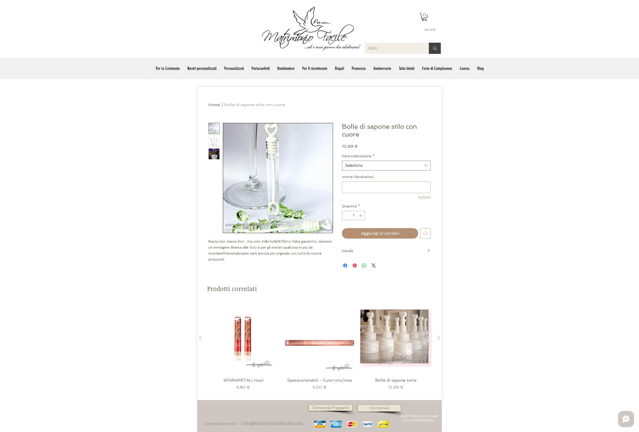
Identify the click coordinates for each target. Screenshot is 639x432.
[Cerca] (435, 48)
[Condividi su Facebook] (345, 266)
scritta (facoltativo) (358, 177)
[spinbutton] (353, 215)
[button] (424, 17)
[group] (319, 349)
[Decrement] (346, 215)
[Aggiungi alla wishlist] (425, 233)
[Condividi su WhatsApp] (364, 266)
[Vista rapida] (243, 338)
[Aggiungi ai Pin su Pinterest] (355, 266)
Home (214, 104)
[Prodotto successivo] (439, 338)
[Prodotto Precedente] (200, 338)
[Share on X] (374, 266)
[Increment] (361, 215)
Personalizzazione (358, 156)
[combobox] (386, 165)
